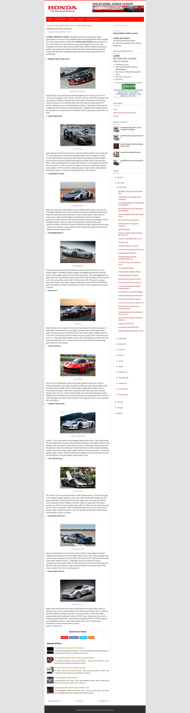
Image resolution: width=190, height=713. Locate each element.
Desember (122, 394)
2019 (119, 408)
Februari (122, 338)
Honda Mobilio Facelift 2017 (127, 253)
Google (64, 637)
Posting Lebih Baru (53, 701)
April (120, 350)
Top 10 (73, 25)
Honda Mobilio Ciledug (125, 268)
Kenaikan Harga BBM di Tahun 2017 (129, 239)
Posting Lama (103, 701)
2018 (119, 402)
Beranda (79, 701)
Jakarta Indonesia (124, 229)
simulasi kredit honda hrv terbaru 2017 (131, 303)
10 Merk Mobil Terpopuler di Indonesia (69, 648)
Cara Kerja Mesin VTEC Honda (66, 678)
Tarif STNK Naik (123, 242)
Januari (121, 187)
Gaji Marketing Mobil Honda (130, 152)
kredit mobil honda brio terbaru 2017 (130, 296)
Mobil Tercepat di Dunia (63, 25)
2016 (119, 177)
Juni (120, 361)
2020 (119, 413)
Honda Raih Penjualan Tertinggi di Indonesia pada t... (129, 287)
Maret (121, 344)
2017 (119, 183)
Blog (53, 25)
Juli (120, 366)
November (122, 389)
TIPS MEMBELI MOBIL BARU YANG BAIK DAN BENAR (74, 658)
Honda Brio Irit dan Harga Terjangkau (130, 292)
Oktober (122, 383)
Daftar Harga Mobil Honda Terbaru (124, 113)
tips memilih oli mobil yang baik (128, 220)
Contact (115, 116)
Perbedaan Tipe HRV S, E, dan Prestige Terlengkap (131, 128)
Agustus (121, 372)
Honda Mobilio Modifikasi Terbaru (129, 272)
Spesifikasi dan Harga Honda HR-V (129, 279)
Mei (120, 355)
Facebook (74, 637)
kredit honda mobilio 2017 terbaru (129, 299)
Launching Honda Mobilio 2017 (128, 327)
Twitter (83, 637)
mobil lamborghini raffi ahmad (128, 275)
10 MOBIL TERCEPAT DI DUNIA (128, 246)
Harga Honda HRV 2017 (126, 324)
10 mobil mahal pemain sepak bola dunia (70, 668)
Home (50, 19)
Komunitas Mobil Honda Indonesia (129, 283)
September (122, 378)
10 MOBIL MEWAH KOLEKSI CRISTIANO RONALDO (127, 258)
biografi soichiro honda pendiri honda (130, 331)
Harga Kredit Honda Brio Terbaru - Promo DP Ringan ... (129, 307)
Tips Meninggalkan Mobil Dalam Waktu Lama (72, 688)
